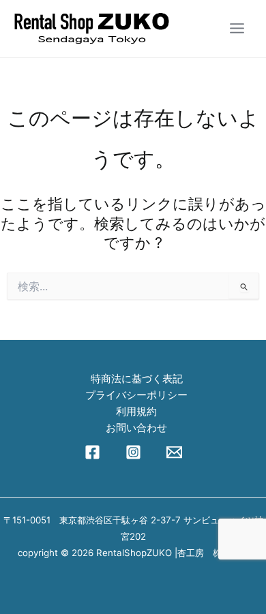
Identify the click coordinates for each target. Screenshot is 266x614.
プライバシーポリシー (136, 395)
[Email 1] (174, 452)
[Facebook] (92, 452)
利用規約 (136, 411)
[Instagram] (133, 452)
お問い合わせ (136, 428)
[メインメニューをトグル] (237, 28)
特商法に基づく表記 (137, 379)
